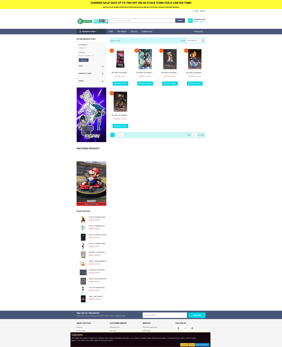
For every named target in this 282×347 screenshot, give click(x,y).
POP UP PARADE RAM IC (98, 243)
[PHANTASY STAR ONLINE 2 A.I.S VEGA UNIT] (83, 273)
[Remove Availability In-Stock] (85, 48)
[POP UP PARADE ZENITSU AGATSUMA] (83, 220)
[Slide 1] (91, 178)
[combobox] (143, 20)
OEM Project (147, 331)
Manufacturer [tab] (85, 73)
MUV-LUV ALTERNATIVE (97, 279)
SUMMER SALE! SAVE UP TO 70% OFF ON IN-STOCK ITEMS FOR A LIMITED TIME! (141, 3)
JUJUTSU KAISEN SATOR (97, 235)
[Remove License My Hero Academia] (93, 56)
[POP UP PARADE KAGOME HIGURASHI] (83, 290)
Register (202, 11)
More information (202, 345)
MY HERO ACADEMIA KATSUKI (120, 115)
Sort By (183, 40)
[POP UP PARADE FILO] (83, 229)
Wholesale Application (150, 327)
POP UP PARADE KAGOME (98, 287)
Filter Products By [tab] (86, 39)
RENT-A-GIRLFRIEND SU (98, 261)
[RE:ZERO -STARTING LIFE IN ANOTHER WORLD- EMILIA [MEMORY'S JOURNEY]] (83, 255)
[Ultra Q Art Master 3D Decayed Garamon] (83, 299)
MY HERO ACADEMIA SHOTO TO (195, 73)
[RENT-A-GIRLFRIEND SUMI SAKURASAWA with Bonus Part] (83, 264)
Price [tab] (81, 66)
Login (196, 11)
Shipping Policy (115, 327)
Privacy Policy (81, 331)
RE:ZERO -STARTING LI (97, 252)
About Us (80, 327)
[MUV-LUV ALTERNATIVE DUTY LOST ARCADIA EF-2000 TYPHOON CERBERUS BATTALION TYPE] (83, 282)
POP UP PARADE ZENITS (98, 217)
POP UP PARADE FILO (97, 226)
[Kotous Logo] (93, 23)
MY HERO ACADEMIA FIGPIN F (120, 73)
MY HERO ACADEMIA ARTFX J (170, 73)
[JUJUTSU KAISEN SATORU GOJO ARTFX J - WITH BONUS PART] (83, 238)
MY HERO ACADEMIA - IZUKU (145, 73)
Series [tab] (81, 81)
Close (192, 345)
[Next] (121, 135)
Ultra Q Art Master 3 (96, 296)
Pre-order (113, 331)
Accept (185, 345)
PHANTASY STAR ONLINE (98, 270)
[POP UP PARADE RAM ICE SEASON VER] (83, 246)
